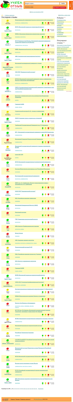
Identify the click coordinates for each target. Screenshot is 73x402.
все (65, 17)
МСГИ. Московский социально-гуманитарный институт (29, 27)
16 (36, 388)
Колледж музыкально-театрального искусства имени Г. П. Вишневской (34, 289)
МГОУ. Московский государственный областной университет (31, 356)
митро (31, 6)
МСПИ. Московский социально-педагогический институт (30, 275)
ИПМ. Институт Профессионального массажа (27, 226)
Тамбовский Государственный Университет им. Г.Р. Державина (31, 125)
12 (28, 388)
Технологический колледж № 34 (23, 247)
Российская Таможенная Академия (24, 332)
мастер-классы (62, 36)
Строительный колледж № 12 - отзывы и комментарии (29, 111)
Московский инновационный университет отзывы (28, 63)
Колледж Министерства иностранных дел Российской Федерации (32, 169)
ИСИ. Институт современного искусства (25, 261)
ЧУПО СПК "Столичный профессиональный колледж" (29, 282)
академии (17, 36)
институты (17, 22)
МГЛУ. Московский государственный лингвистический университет (33, 162)
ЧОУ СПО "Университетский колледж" (25, 72)
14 (32, 388)
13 (30, 388)
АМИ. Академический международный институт (27, 56)
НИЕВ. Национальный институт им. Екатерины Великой (30, 49)
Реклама (18, 399)
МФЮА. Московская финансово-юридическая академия (30, 34)
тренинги (17, 236)
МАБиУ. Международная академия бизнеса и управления (30, 296)
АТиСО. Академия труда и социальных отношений (28, 118)
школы (16, 100)
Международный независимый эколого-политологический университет (34, 20)
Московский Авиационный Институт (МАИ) (26, 205)
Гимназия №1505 (19, 104)
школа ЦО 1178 (19, 154)
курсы (22, 229)
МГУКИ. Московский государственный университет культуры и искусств (34, 318)
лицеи (16, 107)
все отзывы (69, 91)
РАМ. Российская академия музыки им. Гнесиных (28, 254)
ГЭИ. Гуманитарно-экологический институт (26, 219)
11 (26, 388)
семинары (26, 306)
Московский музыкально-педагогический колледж (28, 325)
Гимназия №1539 (19, 268)
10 (24, 388)
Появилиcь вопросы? (25, 399)
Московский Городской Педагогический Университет (29, 139)
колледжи (17, 74)
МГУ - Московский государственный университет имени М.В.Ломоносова (34, 132)
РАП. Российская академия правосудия (25, 198)
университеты (24, 22)
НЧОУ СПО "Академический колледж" (25, 191)
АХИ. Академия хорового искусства (24, 240)
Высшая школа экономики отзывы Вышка (26, 363)
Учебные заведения (9, 15)
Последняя (40, 388)
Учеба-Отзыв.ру (38, 399)
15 (34, 388)
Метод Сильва (19, 233)
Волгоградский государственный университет (27, 176)
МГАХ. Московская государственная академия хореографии (64, 50)
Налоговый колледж (20, 212)
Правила (13, 399)
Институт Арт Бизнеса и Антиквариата (25, 303)
